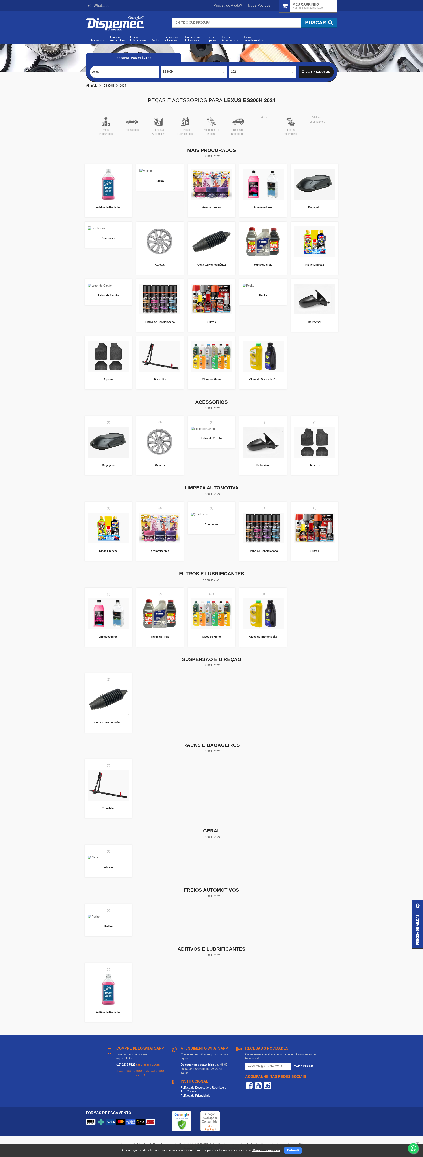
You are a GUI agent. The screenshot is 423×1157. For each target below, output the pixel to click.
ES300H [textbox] (168, 71)
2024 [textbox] (234, 71)
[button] (417, 924)
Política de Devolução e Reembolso (203, 1087)
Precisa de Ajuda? (227, 5)
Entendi (293, 1150)
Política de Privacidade (195, 1095)
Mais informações (266, 1150)
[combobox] (124, 72)
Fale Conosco (189, 1091)
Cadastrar (303, 1066)
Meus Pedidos (259, 5)
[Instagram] (267, 1085)
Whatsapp (101, 5)
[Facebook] (249, 1085)
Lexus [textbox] (95, 71)
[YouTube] (258, 1085)
